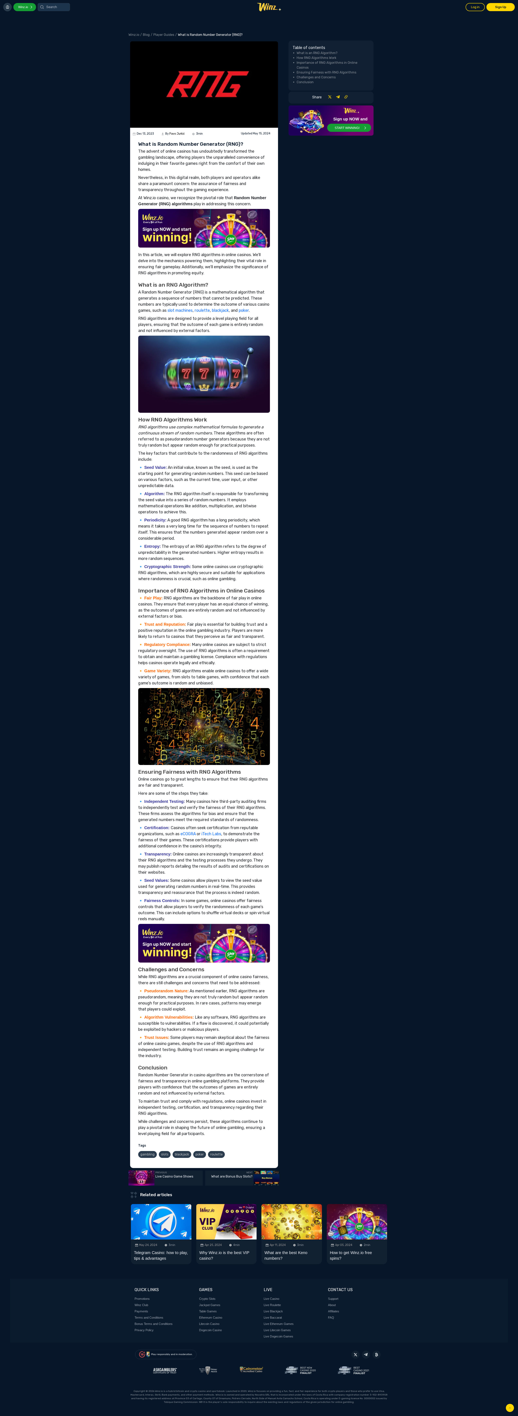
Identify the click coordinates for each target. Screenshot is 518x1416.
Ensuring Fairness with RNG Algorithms (326, 72)
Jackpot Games (209, 1305)
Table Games (208, 1311)
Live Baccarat (273, 1317)
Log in (475, 7)
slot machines (180, 310)
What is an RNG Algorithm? (317, 53)
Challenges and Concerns (316, 77)
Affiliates (333, 1311)
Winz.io (23, 7)
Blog (146, 35)
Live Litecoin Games (277, 1330)
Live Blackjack (273, 1311)
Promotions (142, 1298)
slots (164, 1154)
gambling (147, 1154)
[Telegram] (338, 98)
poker (244, 310)
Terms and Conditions (149, 1317)
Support (333, 1298)
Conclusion (305, 82)
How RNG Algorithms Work (316, 58)
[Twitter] (330, 98)
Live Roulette (272, 1305)
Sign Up (500, 7)
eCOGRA (188, 833)
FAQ (331, 1317)
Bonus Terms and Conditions (154, 1324)
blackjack (220, 310)
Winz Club (141, 1305)
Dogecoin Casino (210, 1330)
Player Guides (163, 35)
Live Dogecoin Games (278, 1336)
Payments (141, 1311)
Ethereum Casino (210, 1317)
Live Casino (271, 1298)
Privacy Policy (144, 1330)
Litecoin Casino (209, 1324)
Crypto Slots (207, 1298)
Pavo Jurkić (177, 133)
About (332, 1305)
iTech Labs (211, 833)
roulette (202, 310)
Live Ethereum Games (279, 1324)
